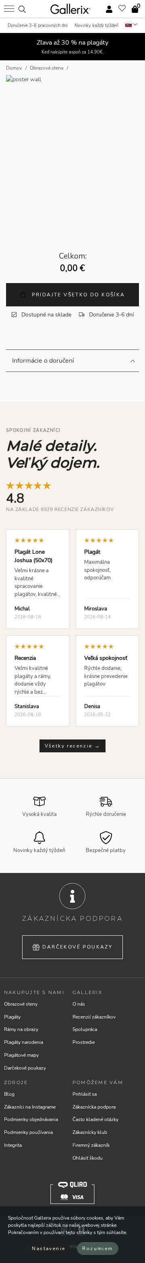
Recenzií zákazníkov (94, 1017)
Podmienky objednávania (31, 1119)
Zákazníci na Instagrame (30, 1107)
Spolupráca (84, 1029)
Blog (9, 1094)
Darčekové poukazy (77, 947)
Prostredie (83, 1042)
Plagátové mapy (21, 1055)
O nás (78, 1004)
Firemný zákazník (91, 1145)
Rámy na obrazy (21, 1029)
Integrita (13, 1145)
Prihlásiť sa (84, 1094)
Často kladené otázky (95, 1119)
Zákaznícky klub (89, 1132)
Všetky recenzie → (73, 746)
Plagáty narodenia (23, 1042)
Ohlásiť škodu (87, 1158)
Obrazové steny (20, 1004)
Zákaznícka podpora (94, 1107)
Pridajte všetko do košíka (77, 295)
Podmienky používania (28, 1132)
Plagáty (12, 1017)
